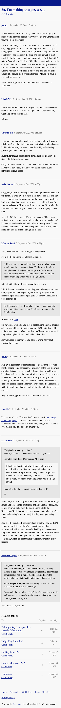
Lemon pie (6, 673)
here (16, 319)
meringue (9, 420)
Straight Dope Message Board (14, 3)
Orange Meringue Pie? (13, 663)
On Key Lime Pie (10, 652)
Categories (14, 692)
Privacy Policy (8, 697)
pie (15, 420)
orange (53, 417)
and (3, 420)
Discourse (17, 704)
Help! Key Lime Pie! (12, 641)
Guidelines (27, 692)
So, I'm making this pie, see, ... (23, 9)
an (48, 417)
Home (4, 692)
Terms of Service (42, 692)
